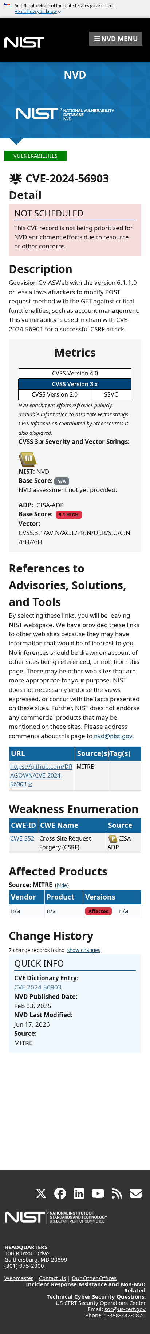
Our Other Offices (94, 1278)
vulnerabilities (35, 155)
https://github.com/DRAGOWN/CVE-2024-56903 (41, 775)
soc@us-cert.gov (125, 1309)
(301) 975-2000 (24, 1265)
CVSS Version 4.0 (75, 373)
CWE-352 (22, 838)
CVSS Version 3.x (75, 384)
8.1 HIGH (69, 514)
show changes (83, 950)
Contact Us (52, 1278)
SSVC (111, 394)
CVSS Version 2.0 (55, 394)
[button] (115, 39)
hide (62, 885)
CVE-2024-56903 (38, 987)
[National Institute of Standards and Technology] (56, 1220)
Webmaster (18, 1278)
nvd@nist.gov (113, 736)
